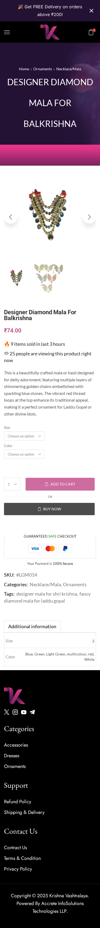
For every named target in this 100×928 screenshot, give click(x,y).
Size (7, 427)
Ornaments (42, 69)
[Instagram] (15, 712)
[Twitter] (6, 712)
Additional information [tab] (32, 626)
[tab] (32, 626)
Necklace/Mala (68, 69)
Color (8, 446)
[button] (7, 32)
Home (24, 69)
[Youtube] (23, 712)
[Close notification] (91, 10)
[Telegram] (32, 712)
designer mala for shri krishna (46, 594)
